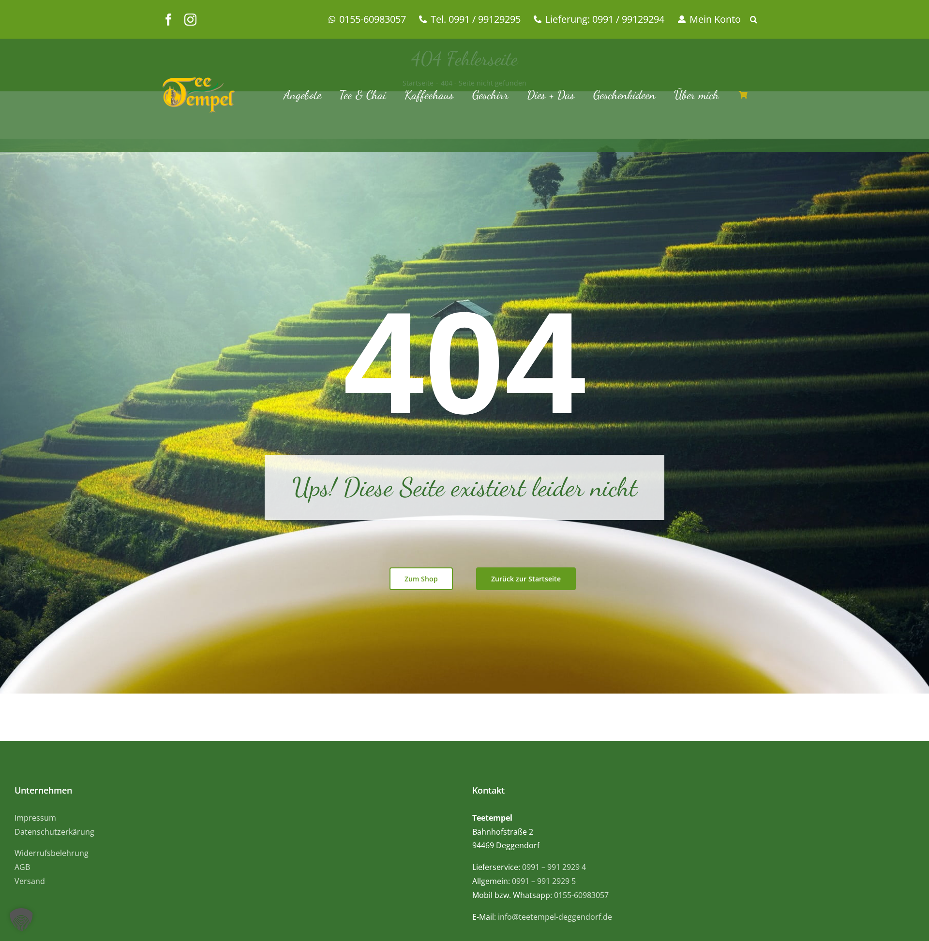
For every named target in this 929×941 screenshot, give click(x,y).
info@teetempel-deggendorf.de (555, 917)
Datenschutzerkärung (54, 831)
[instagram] (190, 20)
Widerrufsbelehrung (52, 853)
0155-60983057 (581, 895)
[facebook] (169, 20)
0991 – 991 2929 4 (554, 867)
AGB (22, 867)
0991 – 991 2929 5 (544, 881)
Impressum (35, 817)
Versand (30, 881)
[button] (758, 20)
